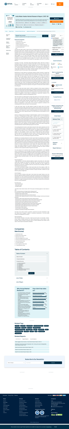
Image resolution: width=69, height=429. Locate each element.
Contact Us (5, 412)
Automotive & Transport (23, 402)
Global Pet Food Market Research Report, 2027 (23, 349)
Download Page (19, 27)
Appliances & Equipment (39, 24)
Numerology (17, 325)
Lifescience (21, 411)
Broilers (47, 329)
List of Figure (19, 282)
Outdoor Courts (18, 327)
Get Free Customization (57, 78)
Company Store (24, 4)
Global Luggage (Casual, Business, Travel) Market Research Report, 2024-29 (28, 341)
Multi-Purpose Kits (41, 331)
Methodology (5, 402)
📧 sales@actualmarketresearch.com (57, 406)
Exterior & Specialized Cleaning (38, 325)
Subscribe (53, 362)
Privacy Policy (10, 395)
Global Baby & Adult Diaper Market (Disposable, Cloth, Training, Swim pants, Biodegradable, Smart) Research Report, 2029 (30, 345)
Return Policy (5, 408)
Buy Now (57, 18)
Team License (58, 49)
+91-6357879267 (54, 405)
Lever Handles (23, 325)
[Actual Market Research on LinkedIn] (51, 410)
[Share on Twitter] (58, 24)
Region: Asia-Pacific (20, 24)
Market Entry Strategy (38, 403)
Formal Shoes (26, 331)
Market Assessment (38, 402)
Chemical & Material (22, 405)
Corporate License (58, 51)
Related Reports (7, 54)
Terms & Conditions (6, 409)
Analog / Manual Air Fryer (19, 331)
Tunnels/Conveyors (18, 333)
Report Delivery (57, 148)
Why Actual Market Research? (8, 46)
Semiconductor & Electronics (23, 412)
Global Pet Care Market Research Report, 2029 (23, 351)
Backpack (35, 329)
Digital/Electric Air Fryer (36, 327)
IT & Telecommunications (23, 409)
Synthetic (31, 331)
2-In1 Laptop (29, 327)
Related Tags (8, 50)
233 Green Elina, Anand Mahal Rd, (56, 402)
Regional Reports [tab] (25, 339)
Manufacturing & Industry (23, 406)
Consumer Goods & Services (29, 24)
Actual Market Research (20, 22)
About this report (8, 35)
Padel (36, 331)
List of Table (19, 278)
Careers (4, 403)
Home (6, 31)
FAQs (4, 411)
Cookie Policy (49, 426)
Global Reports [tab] (18, 339)
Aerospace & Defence (22, 414)
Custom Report (37, 400)
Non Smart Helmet (29, 325)
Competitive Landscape (8, 39)
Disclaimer (5, 395)
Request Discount (57, 111)
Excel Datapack (58, 38)
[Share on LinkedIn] (60, 24)
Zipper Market (24, 327)
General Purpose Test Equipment (20, 329)
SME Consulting (37, 406)
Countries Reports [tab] (33, 339)
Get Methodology (57, 158)
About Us (4, 400)
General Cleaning (41, 329)
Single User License (58, 47)
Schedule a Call (28, 27)
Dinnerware (46, 325)
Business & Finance (22, 400)
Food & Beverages (22, 408)
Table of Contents (7, 43)
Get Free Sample (57, 21)
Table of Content (20, 253)
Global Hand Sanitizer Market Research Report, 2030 (24, 347)
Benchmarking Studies (38, 405)
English (53, 4)
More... (17, 48)
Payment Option (55, 143)
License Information (6, 405)
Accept (55, 426)
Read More (31, 273)
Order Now (45, 35)
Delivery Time (56, 119)
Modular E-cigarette (29, 329)
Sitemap (16, 395)
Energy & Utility (21, 403)
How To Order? (5, 406)
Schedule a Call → (57, 92)
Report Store (60, 4)
